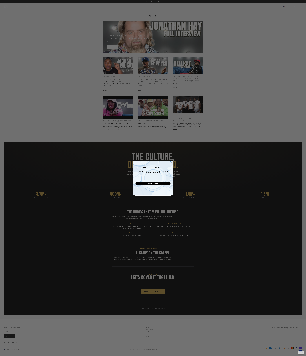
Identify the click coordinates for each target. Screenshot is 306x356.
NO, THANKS (153, 187)
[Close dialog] (171, 162)
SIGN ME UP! (153, 183)
